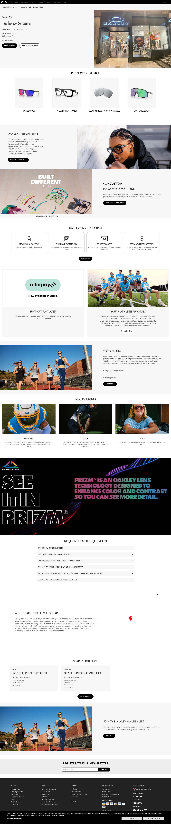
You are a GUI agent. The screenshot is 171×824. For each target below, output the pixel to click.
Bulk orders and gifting (79, 794)
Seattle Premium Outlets (82, 672)
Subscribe (109, 736)
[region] (131, 621)
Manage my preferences (14, 818)
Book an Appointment (18, 160)
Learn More (85, 259)
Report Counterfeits (48, 799)
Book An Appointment (30, 46)
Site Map (75, 797)
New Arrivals (14, 2)
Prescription (57, 2)
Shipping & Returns (17, 797)
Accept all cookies (154, 818)
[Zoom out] (157, 597)
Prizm (41, 2)
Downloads (14, 804)
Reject (132, 818)
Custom (34, 2)
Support (13, 785)
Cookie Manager (59, 815)
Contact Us (105, 789)
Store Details (16, 685)
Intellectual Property (48, 802)
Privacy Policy (11, 815)
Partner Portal (76, 792)
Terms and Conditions (48, 789)
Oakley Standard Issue (143, 789)
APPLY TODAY (110, 384)
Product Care (15, 789)
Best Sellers (24, 2)
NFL (65, 2)
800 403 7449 (106, 797)
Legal (43, 785)
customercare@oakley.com (111, 794)
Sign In (165, 2)
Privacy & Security (47, 794)
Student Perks (137, 799)
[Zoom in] (157, 594)
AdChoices (44, 797)
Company (74, 785)
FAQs (12, 799)
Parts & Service (16, 802)
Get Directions (9, 45)
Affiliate (74, 789)
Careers (74, 801)
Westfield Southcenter (29, 672)
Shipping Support (17, 792)
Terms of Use (45, 792)
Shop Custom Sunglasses (115, 203)
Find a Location (85, 696)
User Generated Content (49, 804)
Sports (48, 2)
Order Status (106, 792)
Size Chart (14, 794)
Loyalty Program (138, 793)
